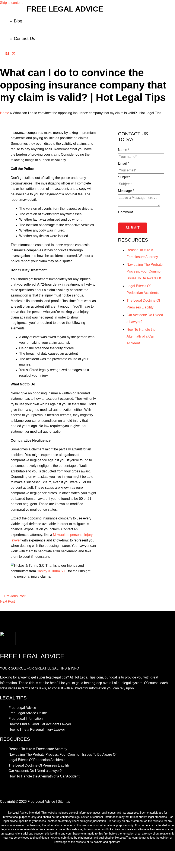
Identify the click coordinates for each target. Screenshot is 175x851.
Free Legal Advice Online (28, 713)
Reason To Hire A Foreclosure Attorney (38, 749)
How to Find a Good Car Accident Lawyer (40, 724)
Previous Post (12, 596)
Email (123, 163)
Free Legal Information (26, 718)
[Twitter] (14, 54)
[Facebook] (7, 54)
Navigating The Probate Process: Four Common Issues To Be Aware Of (145, 271)
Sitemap (64, 801)
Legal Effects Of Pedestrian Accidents (37, 760)
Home (4, 113)
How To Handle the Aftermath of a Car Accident (141, 336)
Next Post (9, 601)
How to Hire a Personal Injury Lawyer (37, 729)
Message (126, 191)
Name (123, 150)
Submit (132, 228)
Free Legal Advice (65, 9)
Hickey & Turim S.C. (52, 571)
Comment (125, 212)
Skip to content (11, 2)
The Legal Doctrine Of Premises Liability (39, 765)
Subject (124, 177)
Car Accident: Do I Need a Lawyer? (35, 771)
